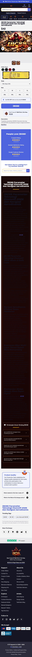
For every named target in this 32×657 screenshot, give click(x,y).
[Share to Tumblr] (26, 531)
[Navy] (13, 69)
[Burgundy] (10, 69)
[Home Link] (11, 6)
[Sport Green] (2, 69)
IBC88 (16, 106)
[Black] (6, 69)
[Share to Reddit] (21, 531)
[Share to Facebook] (8, 531)
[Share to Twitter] (4, 531)
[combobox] (14, 9)
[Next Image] (29, 49)
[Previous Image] (3, 49)
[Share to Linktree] (13, 531)
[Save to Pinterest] (17, 531)
